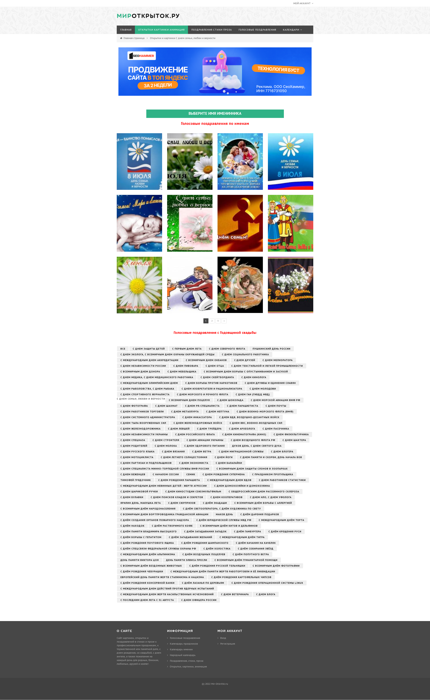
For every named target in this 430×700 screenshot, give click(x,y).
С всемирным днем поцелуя (189, 400)
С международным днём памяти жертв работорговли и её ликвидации (222, 571)
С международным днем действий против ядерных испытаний (167, 588)
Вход (223, 638)
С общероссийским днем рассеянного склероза (264, 491)
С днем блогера (282, 451)
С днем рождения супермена (224, 474)
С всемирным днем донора (140, 371)
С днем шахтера (294, 440)
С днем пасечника (276, 428)
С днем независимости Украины (144, 434)
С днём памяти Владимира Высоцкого (148, 531)
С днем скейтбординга (217, 377)
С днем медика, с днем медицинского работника (156, 377)
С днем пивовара (185, 365)
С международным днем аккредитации (149, 360)
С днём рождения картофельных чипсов (241, 577)
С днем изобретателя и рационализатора (212, 388)
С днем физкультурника (291, 434)
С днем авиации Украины (205, 440)
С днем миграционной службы (241, 451)
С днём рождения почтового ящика (147, 542)
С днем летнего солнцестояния (184, 457)
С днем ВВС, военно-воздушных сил (256, 423)
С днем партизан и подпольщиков (146, 462)
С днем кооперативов (226, 497)
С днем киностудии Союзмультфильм (193, 491)
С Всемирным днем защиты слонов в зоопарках (252, 468)
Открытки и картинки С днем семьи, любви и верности (182, 38)
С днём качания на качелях (256, 542)
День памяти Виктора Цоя (139, 560)
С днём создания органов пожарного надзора (154, 520)
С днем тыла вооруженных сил (143, 423)
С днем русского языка (137, 451)
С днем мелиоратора (278, 360)
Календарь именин (181, 649)
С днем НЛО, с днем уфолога (270, 497)
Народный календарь (183, 655)
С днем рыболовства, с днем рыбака (147, 388)
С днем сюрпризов (182, 502)
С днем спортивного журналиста (144, 394)
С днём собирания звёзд (255, 548)
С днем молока (166, 445)
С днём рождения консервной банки (147, 582)
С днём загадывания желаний (190, 537)
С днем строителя (166, 440)
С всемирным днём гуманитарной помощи (245, 560)
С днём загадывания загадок (205, 531)
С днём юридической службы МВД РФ (223, 520)
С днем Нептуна (217, 411)
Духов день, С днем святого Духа (257, 445)
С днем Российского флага (195, 434)
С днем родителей (133, 445)
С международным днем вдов (229, 480)
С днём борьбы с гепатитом (140, 537)
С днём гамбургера (247, 531)
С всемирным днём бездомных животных (151, 565)
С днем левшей (179, 428)
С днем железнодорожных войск (198, 423)
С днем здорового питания (204, 445)
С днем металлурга (185, 411)
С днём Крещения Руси (284, 531)
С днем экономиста (193, 462)
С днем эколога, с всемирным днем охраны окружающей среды (167, 354)
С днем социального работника (245, 354)
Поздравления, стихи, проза (186, 660)
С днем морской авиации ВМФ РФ (275, 400)
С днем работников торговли (142, 411)
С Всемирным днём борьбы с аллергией (263, 502)
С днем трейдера (209, 428)
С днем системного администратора (147, 417)
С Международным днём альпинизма (147, 554)
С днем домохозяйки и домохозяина (242, 485)
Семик (190, 474)
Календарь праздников (184, 643)
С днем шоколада (230, 400)
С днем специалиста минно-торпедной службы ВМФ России (164, 468)
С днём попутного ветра (251, 554)
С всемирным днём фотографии (276, 565)
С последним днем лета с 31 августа (147, 600)
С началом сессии (166, 474)
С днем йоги (224, 457)
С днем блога (265, 594)
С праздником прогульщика (272, 474)
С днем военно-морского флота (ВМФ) (265, 411)
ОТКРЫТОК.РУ (148, 16)
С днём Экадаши (215, 502)
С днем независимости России (143, 365)
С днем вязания (173, 451)
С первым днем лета (187, 348)
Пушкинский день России (271, 348)
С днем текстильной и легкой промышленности (267, 365)
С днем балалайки (229, 462)
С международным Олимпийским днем (149, 383)
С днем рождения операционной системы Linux (267, 582)
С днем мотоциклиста (136, 457)
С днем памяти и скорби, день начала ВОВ (271, 457)
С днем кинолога (253, 377)
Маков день (224, 514)
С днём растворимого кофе (172, 525)
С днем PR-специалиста (202, 405)
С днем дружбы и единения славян (270, 383)
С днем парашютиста (242, 405)
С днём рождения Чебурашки (141, 571)
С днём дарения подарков (259, 514)
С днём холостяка (216, 548)
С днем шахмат (166, 405)
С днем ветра (201, 451)
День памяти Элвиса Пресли (186, 560)
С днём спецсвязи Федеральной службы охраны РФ (158, 548)
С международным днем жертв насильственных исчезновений (167, 594)
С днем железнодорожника (140, 428)
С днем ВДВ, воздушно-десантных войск (249, 417)
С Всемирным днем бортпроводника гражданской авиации (164, 514)
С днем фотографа (134, 405)
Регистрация (227, 643)
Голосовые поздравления (185, 638)
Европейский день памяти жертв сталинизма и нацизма (162, 577)
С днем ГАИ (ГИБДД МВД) (253, 394)
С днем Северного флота (227, 348)
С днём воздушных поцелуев (203, 554)
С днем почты (276, 405)
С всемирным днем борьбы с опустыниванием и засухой (246, 371)
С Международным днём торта (281, 520)
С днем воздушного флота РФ (253, 440)
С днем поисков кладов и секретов (177, 497)
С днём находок (132, 525)
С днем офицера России (199, 600)
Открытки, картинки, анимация (188, 666)
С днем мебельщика (181, 371)
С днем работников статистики (282, 480)
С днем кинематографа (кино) (244, 434)
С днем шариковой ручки (139, 491)
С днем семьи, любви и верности (141, 398)
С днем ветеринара (235, 594)
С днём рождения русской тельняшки (217, 565)
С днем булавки (131, 497)
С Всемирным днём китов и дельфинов (229, 525)
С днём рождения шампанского (204, 542)
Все (122, 348)
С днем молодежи (263, 388)
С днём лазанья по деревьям (203, 582)
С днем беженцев (132, 474)
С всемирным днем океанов (206, 360)
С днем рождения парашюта (179, 480)
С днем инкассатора (197, 417)
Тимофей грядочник (135, 480)
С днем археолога (242, 428)
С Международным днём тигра (242, 537)
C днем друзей (244, 360)
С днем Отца (215, 365)
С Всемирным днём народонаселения (148, 508)
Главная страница (133, 38)
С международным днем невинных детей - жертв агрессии (163, 485)
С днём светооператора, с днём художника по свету (222, 508)
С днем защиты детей (149, 348)
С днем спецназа (132, 440)
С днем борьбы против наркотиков (211, 383)
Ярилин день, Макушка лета (140, 502)
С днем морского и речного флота (202, 394)
